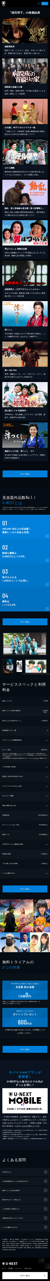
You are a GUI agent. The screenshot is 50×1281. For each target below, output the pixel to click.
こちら (36, 758)
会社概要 (10, 1268)
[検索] (38, 3)
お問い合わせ (27, 1268)
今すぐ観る (25, 474)
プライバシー (18, 1268)
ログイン (44, 3)
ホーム (4, 1268)
